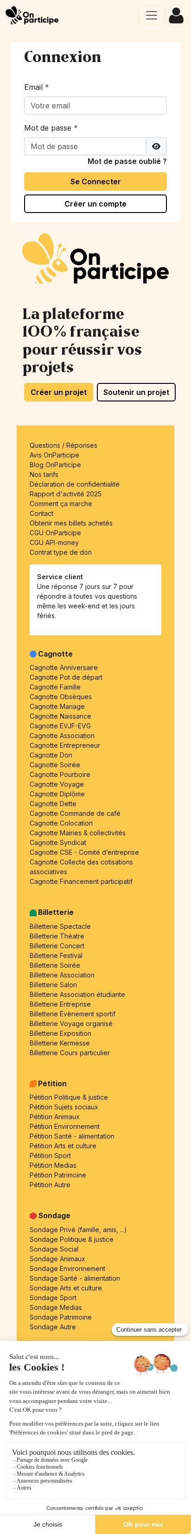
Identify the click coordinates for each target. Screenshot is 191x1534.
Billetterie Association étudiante (77, 994)
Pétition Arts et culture (63, 1146)
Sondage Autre (53, 1327)
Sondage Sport (53, 1298)
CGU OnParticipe (55, 533)
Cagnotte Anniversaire (64, 667)
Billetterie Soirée (55, 965)
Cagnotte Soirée (55, 765)
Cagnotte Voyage (57, 784)
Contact (41, 513)
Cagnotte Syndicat (58, 842)
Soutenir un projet (136, 392)
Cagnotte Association (62, 735)
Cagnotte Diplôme (57, 794)
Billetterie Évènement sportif (72, 1014)
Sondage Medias (56, 1307)
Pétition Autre (50, 1185)
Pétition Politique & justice (69, 1097)
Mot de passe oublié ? (127, 161)
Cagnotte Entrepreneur (65, 745)
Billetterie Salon (53, 985)
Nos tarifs (44, 474)
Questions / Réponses (63, 445)
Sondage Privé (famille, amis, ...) (78, 1229)
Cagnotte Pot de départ (66, 677)
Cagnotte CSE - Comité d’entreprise (84, 852)
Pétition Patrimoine (58, 1175)
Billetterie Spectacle (60, 926)
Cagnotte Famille (55, 687)
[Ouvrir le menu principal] (151, 15)
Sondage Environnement (67, 1268)
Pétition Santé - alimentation (72, 1136)
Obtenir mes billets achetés (71, 523)
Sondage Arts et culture (66, 1288)
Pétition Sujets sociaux (64, 1107)
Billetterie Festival (56, 955)
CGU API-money (54, 542)
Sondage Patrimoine (61, 1317)
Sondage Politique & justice (72, 1239)
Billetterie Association (62, 975)
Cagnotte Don (51, 755)
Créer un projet (59, 392)
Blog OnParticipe (55, 465)
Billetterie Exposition (60, 1033)
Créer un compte (95, 203)
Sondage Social (54, 1249)
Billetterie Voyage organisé (71, 1023)
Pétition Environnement (65, 1126)
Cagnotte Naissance (60, 716)
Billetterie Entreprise (60, 1004)
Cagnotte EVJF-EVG (60, 726)
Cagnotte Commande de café (75, 813)
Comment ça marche (61, 503)
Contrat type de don (61, 552)
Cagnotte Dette (53, 804)
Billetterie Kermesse (60, 1043)
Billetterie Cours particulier (70, 1053)
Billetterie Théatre (57, 936)
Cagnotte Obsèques (61, 697)
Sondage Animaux (57, 1259)
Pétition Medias (53, 1165)
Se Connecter (95, 181)
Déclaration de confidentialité (75, 484)
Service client (60, 577)
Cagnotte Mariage (57, 706)
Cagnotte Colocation (61, 823)
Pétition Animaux (55, 1117)
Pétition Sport (50, 1155)
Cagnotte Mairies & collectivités (78, 833)
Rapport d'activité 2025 (66, 494)
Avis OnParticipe (54, 455)
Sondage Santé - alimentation (75, 1278)
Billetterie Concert (57, 946)
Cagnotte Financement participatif (81, 881)
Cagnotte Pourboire (60, 774)
